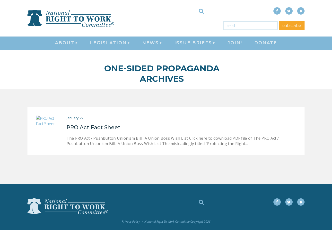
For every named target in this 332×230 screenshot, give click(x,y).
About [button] (64, 43)
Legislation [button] (108, 43)
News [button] (150, 43)
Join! (234, 43)
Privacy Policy (131, 222)
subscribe (291, 25)
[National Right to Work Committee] (71, 18)
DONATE (265, 43)
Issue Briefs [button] (193, 43)
